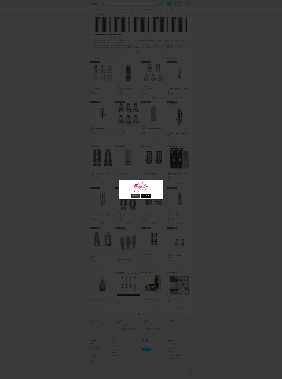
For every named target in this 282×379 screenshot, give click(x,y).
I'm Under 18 (146, 195)
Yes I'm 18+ (135, 195)
